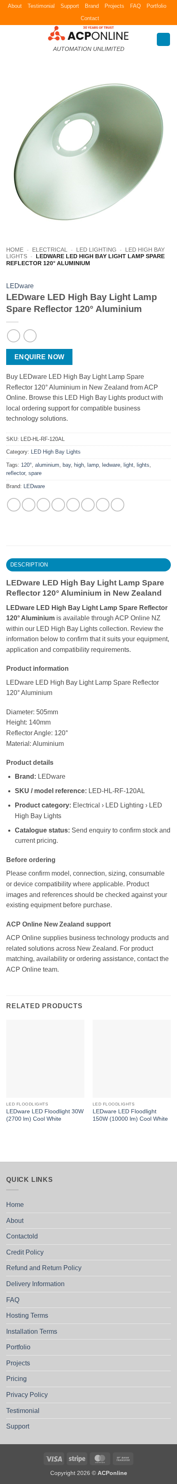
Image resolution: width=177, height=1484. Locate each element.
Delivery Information (35, 1283)
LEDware (20, 285)
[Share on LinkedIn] (102, 504)
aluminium (47, 465)
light (128, 465)
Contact (90, 18)
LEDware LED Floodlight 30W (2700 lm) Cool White (45, 1115)
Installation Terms (31, 1331)
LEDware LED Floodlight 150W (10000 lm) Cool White (130, 1115)
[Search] (163, 39)
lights (143, 465)
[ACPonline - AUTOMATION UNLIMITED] (88, 33)
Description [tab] (29, 565)
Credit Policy (25, 1252)
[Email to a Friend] (58, 504)
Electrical (50, 250)
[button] (11, 39)
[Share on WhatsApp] (14, 504)
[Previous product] (29, 335)
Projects (114, 6)
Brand (92, 6)
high (79, 465)
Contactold (22, 1236)
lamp (93, 465)
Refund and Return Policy (44, 1267)
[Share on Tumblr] (117, 504)
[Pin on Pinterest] (73, 504)
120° (26, 465)
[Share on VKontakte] (88, 504)
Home (14, 250)
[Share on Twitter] (43, 504)
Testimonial (41, 6)
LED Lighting (96, 250)
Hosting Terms (27, 1315)
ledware (111, 465)
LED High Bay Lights (56, 452)
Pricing (16, 1378)
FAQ (135, 6)
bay (67, 465)
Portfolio (156, 6)
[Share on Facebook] (28, 504)
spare (35, 473)
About (15, 6)
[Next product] (13, 335)
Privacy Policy (27, 1394)
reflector (15, 473)
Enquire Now (39, 356)
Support (70, 6)
